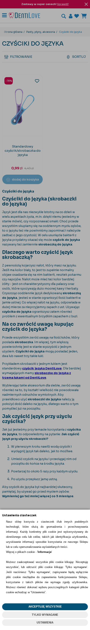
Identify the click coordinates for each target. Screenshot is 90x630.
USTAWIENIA (45, 622)
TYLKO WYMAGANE (45, 614)
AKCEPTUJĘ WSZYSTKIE (45, 606)
